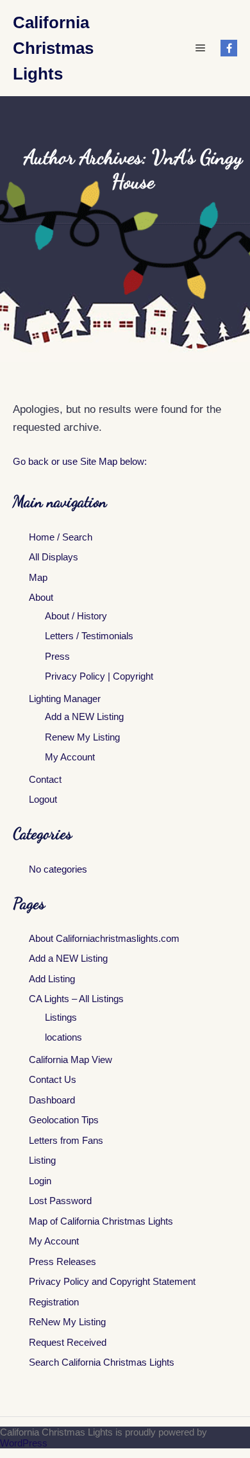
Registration (54, 1301)
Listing (42, 1160)
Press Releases (62, 1261)
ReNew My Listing (67, 1321)
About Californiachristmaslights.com (104, 938)
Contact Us (52, 1079)
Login (40, 1180)
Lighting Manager (65, 698)
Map (38, 577)
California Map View (70, 1059)
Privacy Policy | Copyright (99, 676)
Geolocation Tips (64, 1119)
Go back (31, 461)
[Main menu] (200, 48)
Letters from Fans (66, 1140)
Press (57, 656)
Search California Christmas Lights (101, 1362)
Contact (45, 779)
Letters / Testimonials (89, 635)
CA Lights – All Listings (76, 998)
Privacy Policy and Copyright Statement (112, 1281)
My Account (70, 756)
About (41, 597)
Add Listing (52, 978)
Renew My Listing (82, 737)
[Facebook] (229, 48)
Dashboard (52, 1099)
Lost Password (60, 1200)
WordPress (23, 1442)
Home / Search (60, 537)
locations (63, 1037)
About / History (76, 615)
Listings (61, 1017)
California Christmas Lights (53, 48)
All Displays (53, 556)
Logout (43, 799)
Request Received (67, 1342)
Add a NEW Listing (84, 716)
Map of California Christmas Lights (101, 1221)
